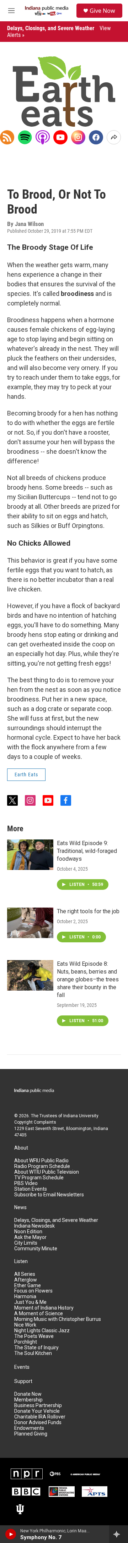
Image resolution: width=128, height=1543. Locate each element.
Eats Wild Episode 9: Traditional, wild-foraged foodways (87, 851)
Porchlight (25, 1342)
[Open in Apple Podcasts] (43, 137)
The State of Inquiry (36, 1347)
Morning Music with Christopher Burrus (57, 1319)
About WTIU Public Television (46, 1172)
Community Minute (35, 1248)
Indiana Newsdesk (34, 1226)
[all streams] (118, 1534)
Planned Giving (30, 1434)
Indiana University (80, 1115)
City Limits (25, 1243)
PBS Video (26, 1183)
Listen (21, 1261)
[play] (10, 1534)
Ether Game (27, 1285)
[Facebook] (96, 137)
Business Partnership (38, 1405)
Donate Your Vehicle (37, 1411)
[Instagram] (78, 137)
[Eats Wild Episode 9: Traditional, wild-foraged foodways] (30, 854)
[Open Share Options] (114, 137)
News (20, 1207)
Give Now (102, 10)
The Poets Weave (34, 1336)
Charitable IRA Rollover (39, 1417)
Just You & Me (30, 1302)
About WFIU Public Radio (41, 1160)
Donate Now (28, 1394)
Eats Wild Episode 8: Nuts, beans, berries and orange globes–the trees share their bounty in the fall (88, 979)
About (21, 1148)
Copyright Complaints (35, 1122)
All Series (24, 1274)
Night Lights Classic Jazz (42, 1330)
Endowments (29, 1428)
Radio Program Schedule (42, 1166)
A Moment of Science (38, 1313)
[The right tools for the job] (30, 923)
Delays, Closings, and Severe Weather (56, 1220)
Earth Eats (26, 774)
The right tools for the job (88, 911)
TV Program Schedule (39, 1177)
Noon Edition (28, 1231)
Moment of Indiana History (44, 1308)
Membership (28, 1400)
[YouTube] (60, 137)
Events (22, 1367)
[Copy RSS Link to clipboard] (7, 137)
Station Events (30, 1189)
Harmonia (25, 1296)
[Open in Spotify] (25, 137)
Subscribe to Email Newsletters (49, 1194)
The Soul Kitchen (33, 1353)
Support (23, 1381)
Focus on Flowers (33, 1291)
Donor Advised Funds (38, 1422)
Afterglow (25, 1280)
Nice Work (25, 1325)
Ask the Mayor (30, 1237)
